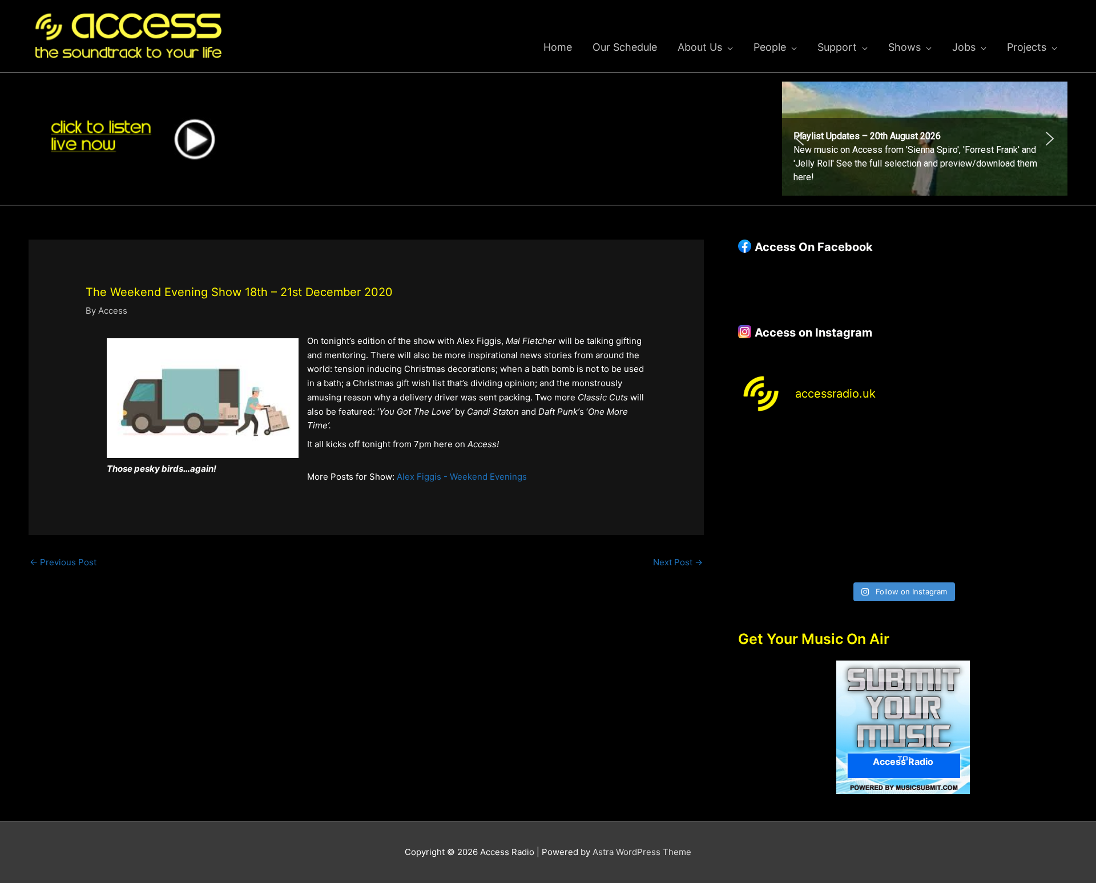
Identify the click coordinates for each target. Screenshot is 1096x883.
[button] (924, 139)
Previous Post (63, 562)
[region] (924, 139)
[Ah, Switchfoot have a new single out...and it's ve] (777, 502)
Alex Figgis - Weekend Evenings (462, 476)
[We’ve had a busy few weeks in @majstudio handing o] (777, 452)
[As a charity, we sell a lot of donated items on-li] (777, 551)
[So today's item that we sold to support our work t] (945, 502)
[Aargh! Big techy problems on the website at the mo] (861, 452)
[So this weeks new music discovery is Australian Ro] (1028, 502)
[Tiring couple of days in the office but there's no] (861, 551)
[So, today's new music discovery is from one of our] (1028, 452)
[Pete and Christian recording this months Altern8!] (945, 452)
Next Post (678, 562)
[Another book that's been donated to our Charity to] (861, 502)
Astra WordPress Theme (642, 851)
